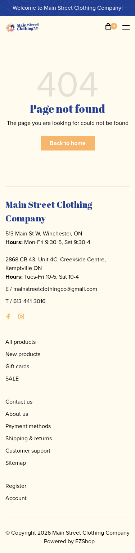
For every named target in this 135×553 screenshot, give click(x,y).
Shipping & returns (28, 438)
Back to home (68, 143)
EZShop (85, 541)
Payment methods (28, 426)
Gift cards (17, 366)
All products (20, 342)
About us (16, 414)
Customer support (27, 450)
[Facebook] (8, 317)
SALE (12, 378)
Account (16, 498)
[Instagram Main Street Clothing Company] (21, 317)
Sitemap (15, 463)
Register (15, 486)
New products (22, 354)
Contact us (18, 401)
